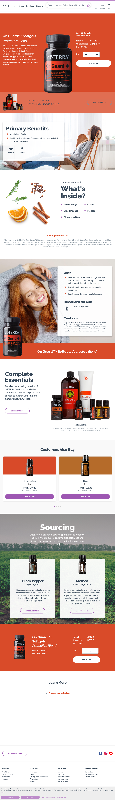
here (2, 792)
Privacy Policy (61, 797)
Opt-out (30, 797)
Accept (10, 797)
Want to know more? (48, 797)
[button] (54, 506)
